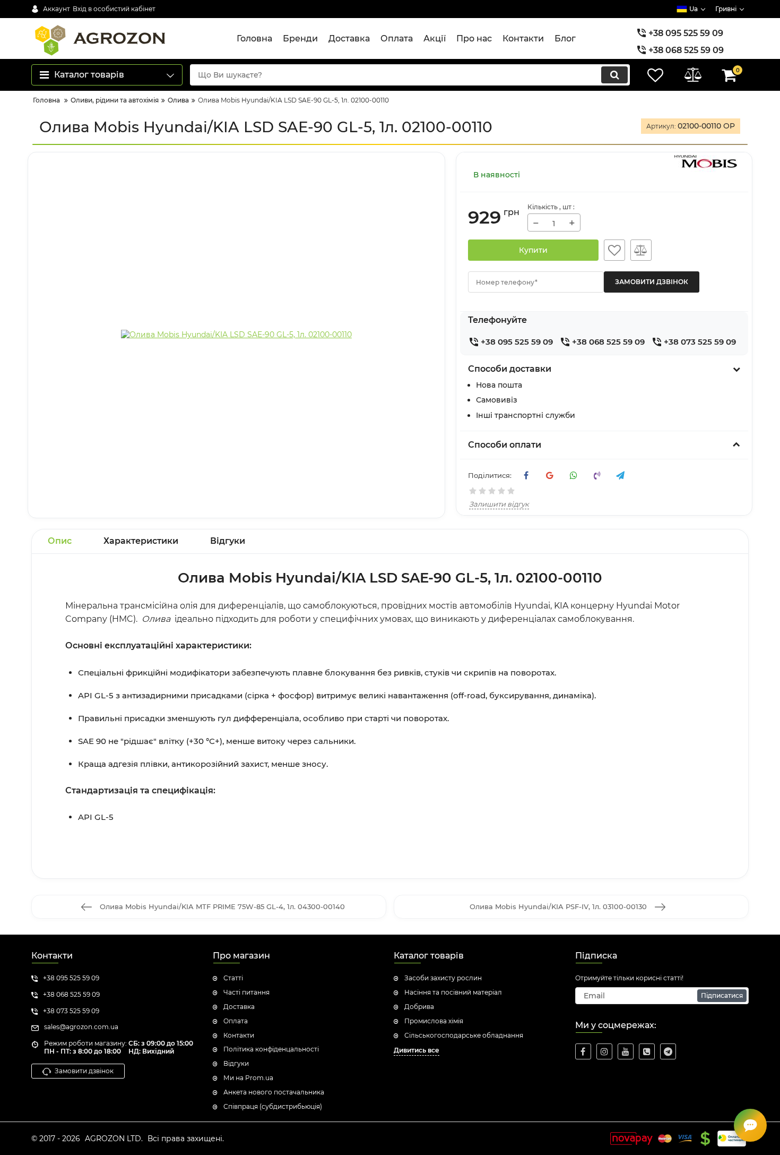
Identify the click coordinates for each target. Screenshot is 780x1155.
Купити (533, 250)
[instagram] (604, 1051)
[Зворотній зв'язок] (750, 1125)
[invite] (647, 1051)
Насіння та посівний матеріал (453, 992)
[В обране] (614, 250)
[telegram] (668, 1051)
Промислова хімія (433, 1021)
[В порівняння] (641, 250)
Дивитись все (416, 1050)
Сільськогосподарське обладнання (463, 1035)
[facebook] (583, 1051)
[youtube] (626, 1051)
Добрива (419, 1007)
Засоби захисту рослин (443, 978)
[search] (614, 74)
